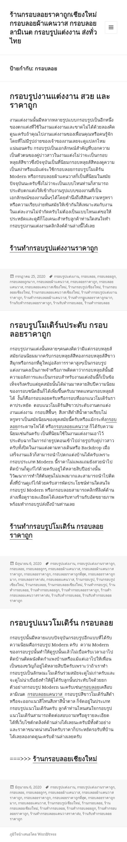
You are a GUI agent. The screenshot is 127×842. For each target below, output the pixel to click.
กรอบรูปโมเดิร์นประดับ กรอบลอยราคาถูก (59, 329)
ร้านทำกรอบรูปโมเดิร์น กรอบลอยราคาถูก (56, 530)
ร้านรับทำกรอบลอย (67, 302)
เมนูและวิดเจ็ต (111, 27)
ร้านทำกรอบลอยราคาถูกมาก (90, 297)
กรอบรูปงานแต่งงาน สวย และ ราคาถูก (60, 100)
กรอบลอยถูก (106, 276)
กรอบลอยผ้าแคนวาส (53, 281)
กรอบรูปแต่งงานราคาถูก (96, 563)
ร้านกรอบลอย (35, 584)
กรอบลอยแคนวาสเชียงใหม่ (45, 286)
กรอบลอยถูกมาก (22, 281)
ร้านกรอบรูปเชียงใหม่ (84, 286)
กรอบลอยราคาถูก (83, 281)
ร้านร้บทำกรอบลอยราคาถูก (30, 302)
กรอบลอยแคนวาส (70, 426)
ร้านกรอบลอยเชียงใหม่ (65, 584)
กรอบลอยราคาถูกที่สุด (69, 574)
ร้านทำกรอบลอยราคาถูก (80, 590)
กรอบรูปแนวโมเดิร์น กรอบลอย (61, 622)
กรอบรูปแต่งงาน (66, 276)
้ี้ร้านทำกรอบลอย (97, 302)
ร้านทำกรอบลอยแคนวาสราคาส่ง (55, 813)
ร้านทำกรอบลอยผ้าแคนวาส (45, 297)
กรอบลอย (88, 276)
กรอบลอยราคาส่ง (31, 579)
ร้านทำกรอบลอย (52, 808)
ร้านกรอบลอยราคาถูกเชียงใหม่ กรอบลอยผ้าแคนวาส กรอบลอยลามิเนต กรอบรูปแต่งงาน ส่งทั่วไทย (53, 27)
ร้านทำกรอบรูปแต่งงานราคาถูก (54, 247)
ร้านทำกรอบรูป (95, 584)
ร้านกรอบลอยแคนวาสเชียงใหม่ (55, 292)
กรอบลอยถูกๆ (36, 568)
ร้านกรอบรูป (85, 579)
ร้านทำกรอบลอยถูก (45, 590)
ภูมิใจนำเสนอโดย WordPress (33, 834)
